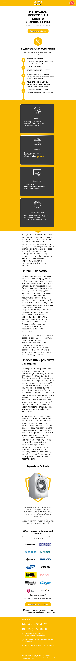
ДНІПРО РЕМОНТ (38, 3)
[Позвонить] (72, 3)
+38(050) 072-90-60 (34, 629)
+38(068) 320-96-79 (34, 623)
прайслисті (40, 157)
